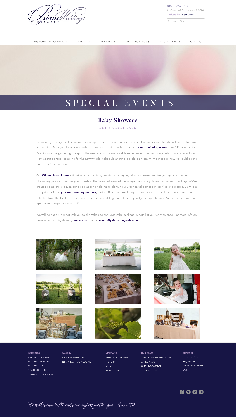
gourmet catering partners (78, 192)
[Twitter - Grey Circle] (188, 392)
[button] (84, 41)
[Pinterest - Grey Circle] (194, 392)
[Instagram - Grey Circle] (201, 392)
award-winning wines (152, 147)
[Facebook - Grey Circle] (182, 392)
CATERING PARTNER (151, 366)
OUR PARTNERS (149, 370)
